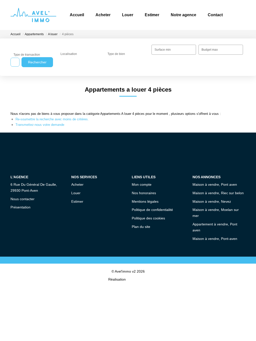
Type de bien (116, 54)
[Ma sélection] (235, 14)
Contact (215, 15)
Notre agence (183, 15)
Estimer (152, 15)
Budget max (210, 49)
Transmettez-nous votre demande (40, 125)
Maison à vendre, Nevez (211, 201)
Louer (127, 15)
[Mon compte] (241, 14)
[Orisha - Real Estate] (137, 279)
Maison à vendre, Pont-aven (214, 239)
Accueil (77, 15)
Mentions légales (145, 201)
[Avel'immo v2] (33, 14)
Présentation (20, 207)
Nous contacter (22, 199)
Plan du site (141, 227)
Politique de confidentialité (152, 210)
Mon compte (142, 184)
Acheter (103, 15)
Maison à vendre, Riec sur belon (218, 193)
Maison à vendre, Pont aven (214, 184)
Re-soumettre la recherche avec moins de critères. (52, 119)
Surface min (162, 49)
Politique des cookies (148, 218)
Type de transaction (27, 54)
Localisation (68, 54)
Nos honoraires (144, 193)
